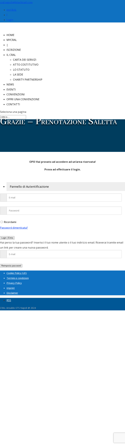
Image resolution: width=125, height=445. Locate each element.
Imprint (11, 288)
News (10, 84)
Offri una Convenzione (23, 99)
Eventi (11, 89)
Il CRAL (11, 55)
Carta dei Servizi (24, 60)
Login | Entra (7, 238)
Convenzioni (16, 94)
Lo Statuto (21, 69)
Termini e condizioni (18, 278)
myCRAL (11, 9)
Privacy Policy (14, 283)
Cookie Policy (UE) (17, 273)
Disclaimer (12, 292)
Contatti (13, 104)
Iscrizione (14, 50)
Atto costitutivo (25, 64)
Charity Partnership (27, 79)
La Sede (18, 74)
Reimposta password (11, 265)
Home (10, 35)
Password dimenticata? (14, 227)
